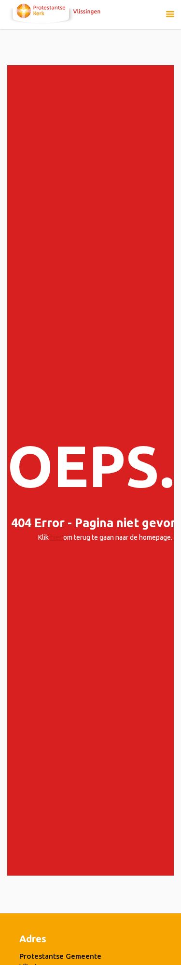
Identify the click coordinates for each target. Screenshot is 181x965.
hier (56, 537)
